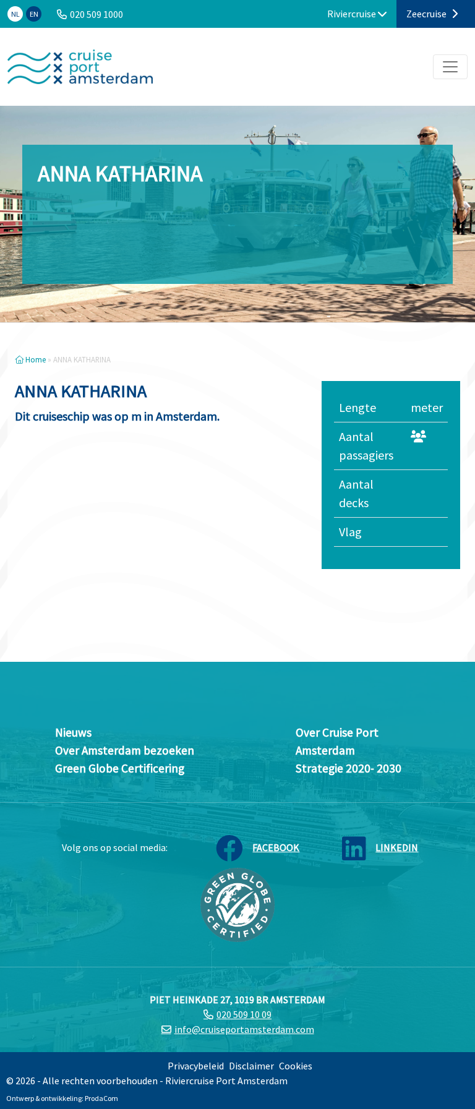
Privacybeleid (196, 1066)
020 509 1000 (96, 14)
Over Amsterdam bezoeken (124, 750)
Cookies (295, 1066)
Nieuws (73, 732)
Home (35, 359)
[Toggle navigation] (450, 66)
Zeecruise (427, 13)
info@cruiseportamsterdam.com (244, 1029)
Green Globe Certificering (119, 768)
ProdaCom (101, 1098)
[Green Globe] (237, 903)
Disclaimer (251, 1066)
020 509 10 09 (244, 1014)
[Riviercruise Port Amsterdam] (80, 66)
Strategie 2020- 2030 (348, 768)
